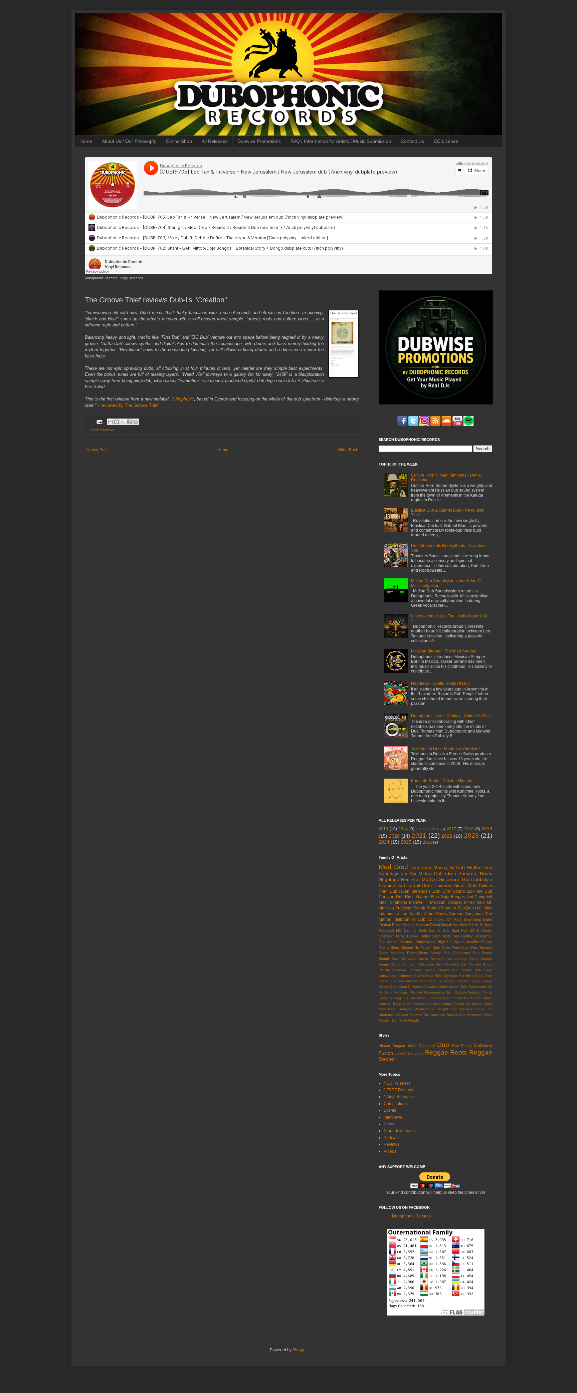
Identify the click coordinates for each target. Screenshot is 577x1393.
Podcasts (392, 1137)
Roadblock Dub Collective (449, 998)
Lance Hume (438, 987)
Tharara (416, 1015)
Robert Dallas (481, 998)
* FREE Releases (399, 1090)
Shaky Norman (449, 913)
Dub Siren (483, 970)
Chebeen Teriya (392, 936)
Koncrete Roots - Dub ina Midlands (442, 781)
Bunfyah (408, 964)
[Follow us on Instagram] (424, 424)
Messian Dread (427, 925)
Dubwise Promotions (259, 141)
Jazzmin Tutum (468, 981)
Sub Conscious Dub (461, 953)
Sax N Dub (439, 930)
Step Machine (461, 1009)
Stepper (387, 1059)
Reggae (436, 1052)
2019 (487, 828)
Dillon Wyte (441, 936)
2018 (468, 829)
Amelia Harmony (431, 958)
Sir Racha (474, 1004)
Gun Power (395, 981)
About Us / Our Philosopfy (129, 141)
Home (85, 141)
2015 (420, 829)
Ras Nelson (419, 998)
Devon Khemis (437, 970)
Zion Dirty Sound (448, 891)
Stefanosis (420, 891)
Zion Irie (475, 891)
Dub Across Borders (396, 942)
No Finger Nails (427, 947)
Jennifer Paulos (479, 942)
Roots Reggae (471, 1052)
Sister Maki (465, 885)
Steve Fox (483, 1009)
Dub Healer (461, 970)
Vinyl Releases (131, 278)
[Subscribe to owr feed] (446, 424)
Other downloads (399, 1130)
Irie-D (423, 981)
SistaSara (449, 879)
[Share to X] (123, 422)
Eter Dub (466, 908)
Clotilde (384, 970)
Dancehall (427, 1046)
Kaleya (487, 981)
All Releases (215, 141)
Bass (411, 1045)
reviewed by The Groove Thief (130, 405)
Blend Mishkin (480, 958)
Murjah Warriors (454, 925)
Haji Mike (484, 908)
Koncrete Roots (475, 873)
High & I (444, 942)
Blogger (300, 1350)
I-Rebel (411, 981)
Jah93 (449, 981)
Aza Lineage (456, 958)
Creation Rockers (407, 970)
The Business (433, 1015)
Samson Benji (390, 1004)
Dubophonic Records (101, 278)
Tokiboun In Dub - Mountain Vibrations (445, 748)
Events (390, 1110)
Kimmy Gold (388, 987)
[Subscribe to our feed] (435, 424)
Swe (394, 958)
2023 (471, 835)
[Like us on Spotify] (457, 424)
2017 (451, 829)
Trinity (487, 1015)
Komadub (419, 987)
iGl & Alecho (481, 930)
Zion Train (399, 1020)
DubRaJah (399, 891)
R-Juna (486, 925)
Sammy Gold (415, 930)
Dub (443, 1044)
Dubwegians (425, 942)
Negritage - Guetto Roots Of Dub (440, 683)
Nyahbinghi (415, 1053)
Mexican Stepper (446, 902)
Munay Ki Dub (449, 867)
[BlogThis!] (116, 422)
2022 (446, 836)
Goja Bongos (453, 896)
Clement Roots (480, 964)
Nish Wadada (456, 992)
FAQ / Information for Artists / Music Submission (341, 141)
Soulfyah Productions (416, 1009)
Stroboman (387, 1015)
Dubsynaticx (388, 976)
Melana (408, 925)
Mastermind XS (480, 987)
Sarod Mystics (413, 1004)
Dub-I (487, 919)
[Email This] (110, 422)
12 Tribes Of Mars (445, 919)
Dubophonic (182, 398)
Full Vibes (466, 976)
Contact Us (412, 141)
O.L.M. (473, 925)
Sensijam (433, 1004)
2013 (383, 829)
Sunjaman (474, 913)
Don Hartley (462, 936)
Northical (474, 992)
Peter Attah (460, 947)
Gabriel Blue (427, 896)
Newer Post (97, 450)
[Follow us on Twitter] (413, 424)
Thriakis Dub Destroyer (464, 1015)
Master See (458, 987)
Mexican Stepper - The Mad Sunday (443, 651)
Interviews (393, 1117)
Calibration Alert (430, 964)
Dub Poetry (462, 1046)
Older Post (347, 450)
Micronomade (434, 992)
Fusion (386, 1053)
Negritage (389, 879)
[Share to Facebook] (129, 422)
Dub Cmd (420, 867)
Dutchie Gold (423, 976)
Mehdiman (402, 992)
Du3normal (483, 936)
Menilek (417, 992)
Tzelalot (385, 1020)
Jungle (400, 1053)
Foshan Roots (390, 925)
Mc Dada (386, 992)
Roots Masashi (391, 953)
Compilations (396, 1103)
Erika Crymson (446, 976)
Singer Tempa (453, 1004)
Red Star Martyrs (419, 879)
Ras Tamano (481, 947)
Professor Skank (410, 908)
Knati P (404, 987)
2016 (435, 829)
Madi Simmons (393, 902)
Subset (402, 1015)
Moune (407, 947)
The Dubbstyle (476, 879)
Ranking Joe (398, 998)
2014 (403, 829)
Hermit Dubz (419, 885)
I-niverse (443, 885)
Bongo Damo (389, 964)
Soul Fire (459, 930)
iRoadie (414, 1020)
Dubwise (483, 1045)
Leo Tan (407, 913)
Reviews (107, 430)
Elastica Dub (392, 885)
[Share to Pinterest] (135, 422)
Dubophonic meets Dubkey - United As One (450, 716)
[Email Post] (99, 422)
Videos (390, 1151)
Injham (459, 942)
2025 (406, 842)
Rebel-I (433, 908)
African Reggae (392, 1046)
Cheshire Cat (455, 964)
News (389, 1124)
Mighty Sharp (389, 947)
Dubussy (405, 976)
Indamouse (389, 913)
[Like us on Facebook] (402, 424)
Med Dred (393, 866)
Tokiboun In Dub (409, 919)
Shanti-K (448, 908)
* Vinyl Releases (399, 1096)
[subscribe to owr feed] (468, 424)
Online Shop (179, 141)
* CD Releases (397, 1083)
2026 (427, 842)
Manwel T (418, 902)
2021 (419, 835)
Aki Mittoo (420, 873)
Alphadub (408, 958)
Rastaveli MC (390, 930)
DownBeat (472, 919)
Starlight (441, 1009)
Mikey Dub (474, 902)
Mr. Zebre (425, 913)
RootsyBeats (417, 953)
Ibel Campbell (479, 896)
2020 (394, 836)
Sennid (435, 953)
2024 (384, 842)
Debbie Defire (418, 936)
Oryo (446, 947)
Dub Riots (405, 896)
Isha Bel (435, 981)
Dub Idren (445, 873)
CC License (446, 141)
